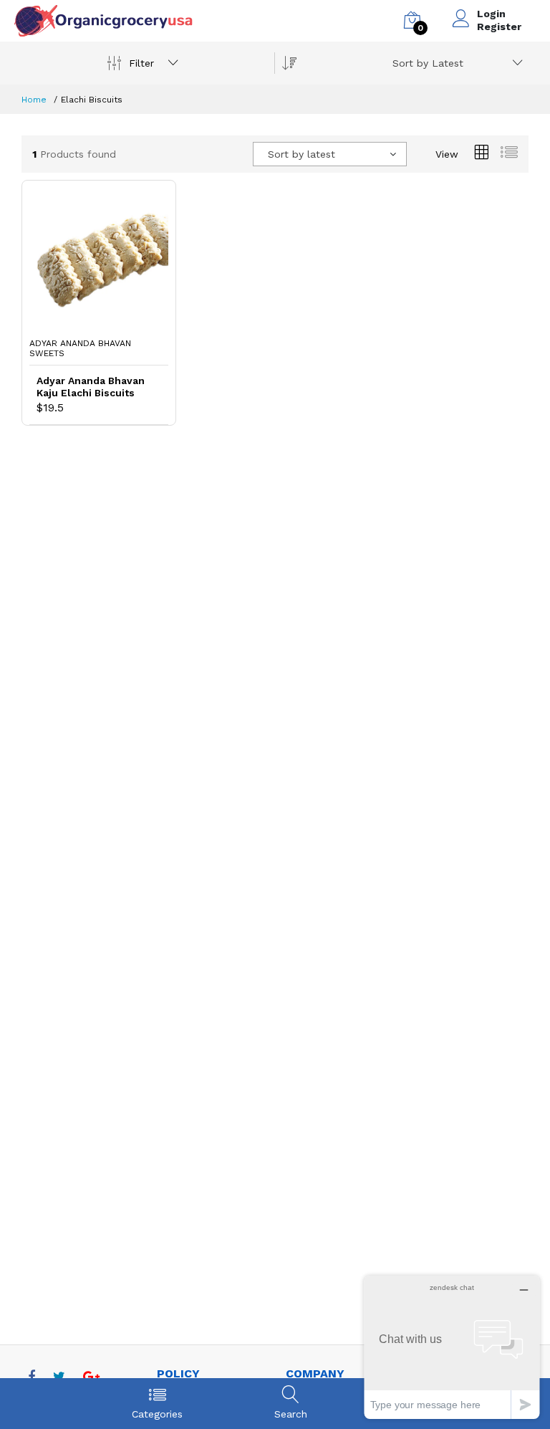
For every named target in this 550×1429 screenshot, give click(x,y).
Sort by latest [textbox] (301, 154)
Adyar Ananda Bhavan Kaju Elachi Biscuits (91, 386)
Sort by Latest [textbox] (427, 63)
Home (34, 100)
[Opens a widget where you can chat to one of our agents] (452, 1347)
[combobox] (455, 63)
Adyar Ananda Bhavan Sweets (80, 348)
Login (491, 13)
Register (499, 26)
